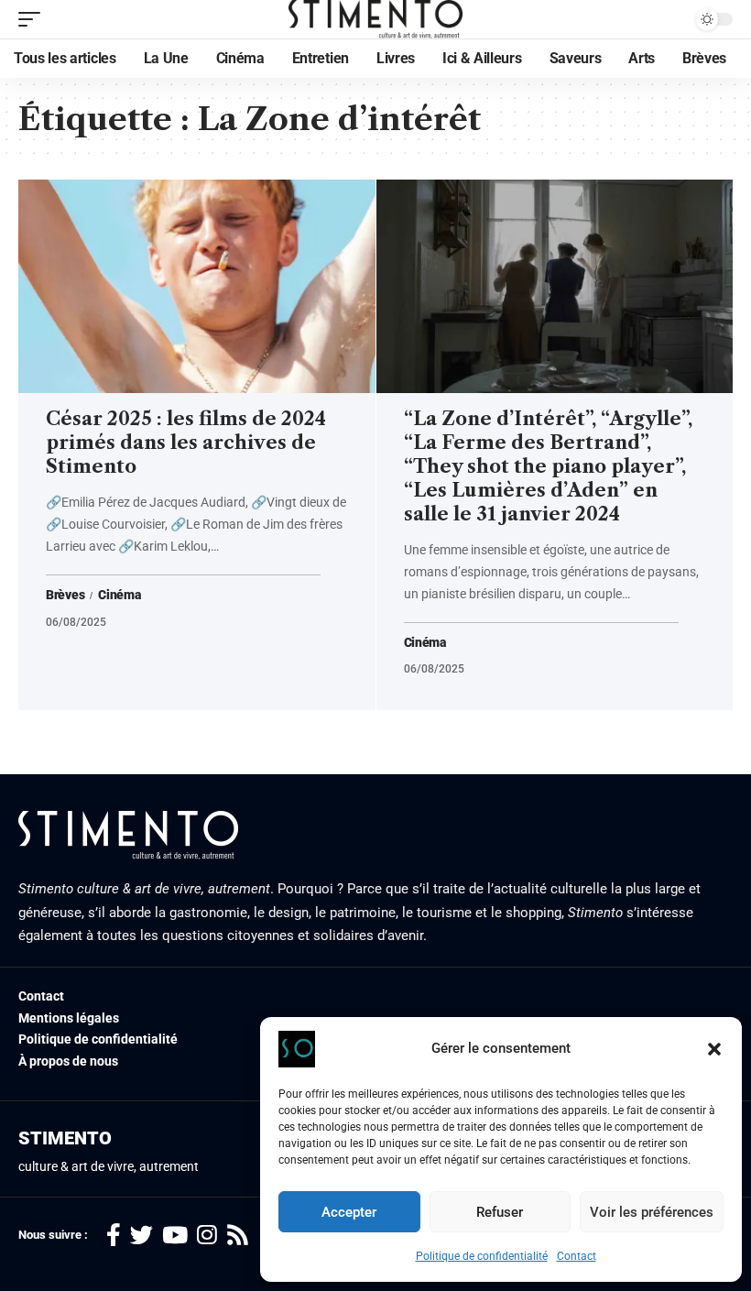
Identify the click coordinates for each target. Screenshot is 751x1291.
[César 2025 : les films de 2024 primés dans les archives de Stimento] (197, 287)
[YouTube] (175, 1235)
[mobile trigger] (33, 19)
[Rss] (238, 1235)
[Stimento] (375, 19)
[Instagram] (207, 1235)
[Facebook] (113, 1235)
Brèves (65, 595)
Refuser (499, 1212)
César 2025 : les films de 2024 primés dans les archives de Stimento (186, 442)
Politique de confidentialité (482, 1256)
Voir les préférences (651, 1212)
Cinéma (119, 595)
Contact (576, 1256)
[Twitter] (141, 1235)
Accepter (348, 1212)
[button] (714, 1049)
